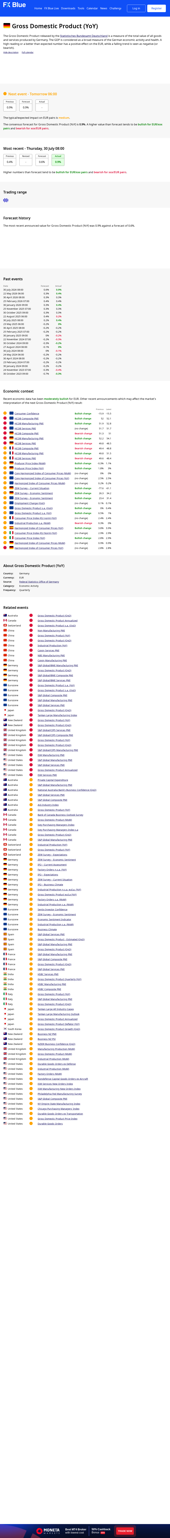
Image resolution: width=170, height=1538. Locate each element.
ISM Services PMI (47, 775)
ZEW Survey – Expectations (52, 854)
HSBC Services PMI (48, 974)
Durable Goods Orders (50, 1123)
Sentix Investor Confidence (52, 909)
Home (38, 8)
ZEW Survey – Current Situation (32, 488)
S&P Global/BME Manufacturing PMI (58, 665)
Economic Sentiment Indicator (54, 919)
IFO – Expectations (48, 874)
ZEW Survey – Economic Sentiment (34, 493)
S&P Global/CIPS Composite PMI (55, 735)
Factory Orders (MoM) (50, 1073)
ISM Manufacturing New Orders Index (59, 1088)
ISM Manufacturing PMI (51, 755)
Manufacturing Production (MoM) (56, 1049)
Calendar (92, 8)
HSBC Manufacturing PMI (52, 984)
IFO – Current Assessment (52, 864)
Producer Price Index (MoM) (30, 463)
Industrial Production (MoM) (53, 1058)
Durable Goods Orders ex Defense (57, 1063)
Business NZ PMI (47, 1034)
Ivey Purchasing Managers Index (56, 824)
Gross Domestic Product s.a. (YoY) (33, 513)
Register (156, 8)
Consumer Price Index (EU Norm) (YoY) (36, 533)
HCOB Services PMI (25, 428)
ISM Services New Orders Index (55, 1083)
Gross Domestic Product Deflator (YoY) (59, 1024)
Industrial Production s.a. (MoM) (32, 523)
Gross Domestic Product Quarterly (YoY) (59, 979)
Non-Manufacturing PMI (51, 630)
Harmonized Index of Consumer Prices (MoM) (40, 483)
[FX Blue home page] (14, 6)
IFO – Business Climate (50, 884)
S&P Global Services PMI (51, 705)
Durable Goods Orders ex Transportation (60, 1113)
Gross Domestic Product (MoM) (55, 819)
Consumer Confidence (27, 413)
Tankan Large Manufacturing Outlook (58, 1014)
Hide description (10, 52)
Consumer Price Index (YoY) (30, 538)
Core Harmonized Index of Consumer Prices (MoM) (43, 473)
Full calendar (28, 52)
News (103, 8)
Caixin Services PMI (48, 650)
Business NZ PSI (47, 1039)
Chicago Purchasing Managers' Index (58, 1108)
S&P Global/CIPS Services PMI (54, 730)
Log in (136, 8)
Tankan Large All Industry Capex (56, 1009)
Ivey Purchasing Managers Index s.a (58, 829)
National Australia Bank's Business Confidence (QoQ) (67, 789)
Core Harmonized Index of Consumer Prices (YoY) (42, 478)
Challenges (116, 8)
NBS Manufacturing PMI (51, 655)
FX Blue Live (51, 8)
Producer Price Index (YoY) (29, 468)
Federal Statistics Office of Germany (39, 581)
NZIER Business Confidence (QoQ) (56, 1044)
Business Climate (47, 929)
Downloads (68, 8)
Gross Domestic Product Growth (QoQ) (59, 1029)
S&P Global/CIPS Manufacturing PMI (58, 750)
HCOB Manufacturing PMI (29, 423)
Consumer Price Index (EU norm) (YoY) (36, 518)
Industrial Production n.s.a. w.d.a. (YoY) (59, 889)
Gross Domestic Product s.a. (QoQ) (34, 508)
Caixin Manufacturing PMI (52, 660)
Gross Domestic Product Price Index (57, 1118)
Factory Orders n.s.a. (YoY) (52, 869)
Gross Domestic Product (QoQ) (54, 615)
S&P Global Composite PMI (52, 695)
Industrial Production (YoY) (52, 645)
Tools (81, 8)
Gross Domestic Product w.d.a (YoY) (57, 894)
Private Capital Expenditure (53, 780)
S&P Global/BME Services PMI (54, 680)
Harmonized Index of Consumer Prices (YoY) (39, 528)
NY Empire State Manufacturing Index (59, 1103)
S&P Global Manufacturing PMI (55, 700)
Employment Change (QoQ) (30, 503)
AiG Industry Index (48, 804)
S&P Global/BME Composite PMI (55, 675)
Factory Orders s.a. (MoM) (52, 899)
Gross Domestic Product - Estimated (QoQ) (61, 939)
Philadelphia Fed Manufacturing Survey (60, 1093)
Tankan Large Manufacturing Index (57, 715)
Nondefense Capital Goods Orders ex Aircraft (63, 1078)
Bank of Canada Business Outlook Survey (60, 814)
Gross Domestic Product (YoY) (54, 635)
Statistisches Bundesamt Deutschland (84, 36)
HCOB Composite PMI (27, 418)
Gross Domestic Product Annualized (58, 620)
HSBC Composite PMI (49, 989)
